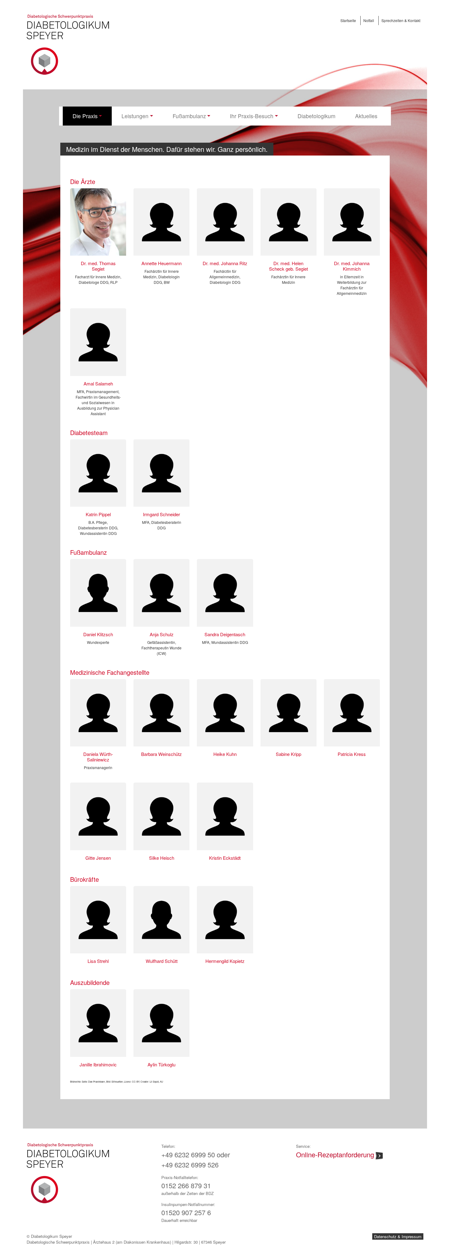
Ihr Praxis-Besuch (251, 116)
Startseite (348, 20)
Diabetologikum (317, 116)
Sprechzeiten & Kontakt (400, 20)
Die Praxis (85, 116)
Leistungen (135, 116)
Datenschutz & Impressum (398, 1236)
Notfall (368, 20)
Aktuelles (366, 116)
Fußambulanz (189, 116)
